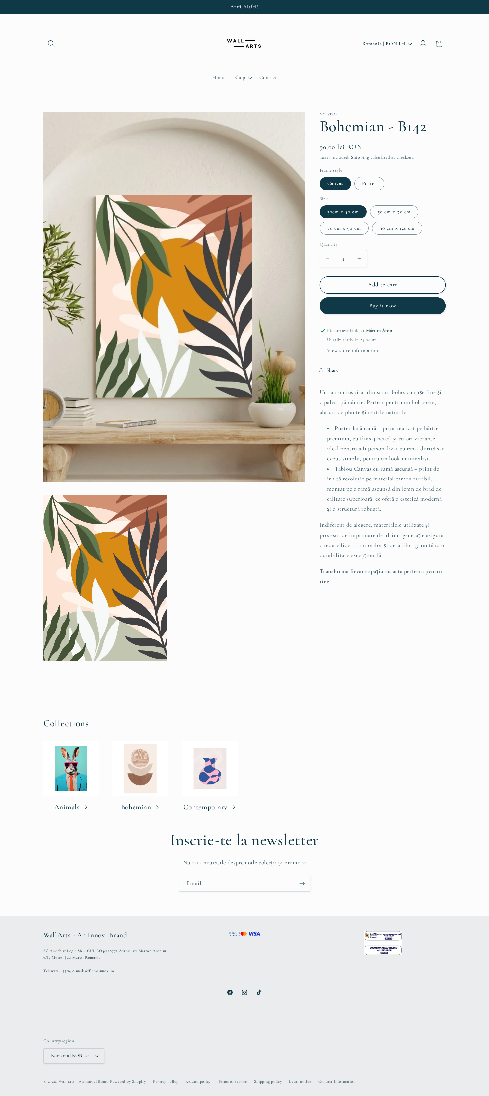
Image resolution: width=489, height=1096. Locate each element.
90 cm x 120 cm (397, 228)
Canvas (335, 183)
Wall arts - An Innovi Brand (84, 1081)
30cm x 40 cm (343, 211)
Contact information (337, 1081)
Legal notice (300, 1081)
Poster (369, 183)
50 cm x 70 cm (394, 211)
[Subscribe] (302, 883)
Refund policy (198, 1081)
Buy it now (382, 305)
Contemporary (205, 807)
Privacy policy (165, 1081)
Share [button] (332, 370)
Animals (67, 807)
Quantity (329, 244)
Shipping (360, 157)
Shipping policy (268, 1081)
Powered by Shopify (128, 1081)
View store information (352, 350)
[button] (51, 44)
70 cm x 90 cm (344, 228)
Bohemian (136, 807)
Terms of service (232, 1081)
